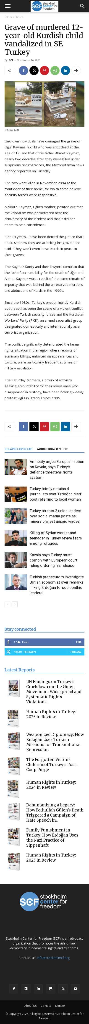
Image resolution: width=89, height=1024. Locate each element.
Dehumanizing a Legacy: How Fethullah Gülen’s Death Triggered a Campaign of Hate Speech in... (55, 813)
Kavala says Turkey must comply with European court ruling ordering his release (53, 560)
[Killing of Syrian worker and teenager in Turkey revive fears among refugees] (16, 538)
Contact (46, 1006)
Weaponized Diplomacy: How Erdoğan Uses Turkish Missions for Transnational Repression (55, 742)
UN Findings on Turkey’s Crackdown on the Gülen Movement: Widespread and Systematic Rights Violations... (53, 691)
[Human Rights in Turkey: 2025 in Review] (14, 718)
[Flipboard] (26, 988)
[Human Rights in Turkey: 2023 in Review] (14, 862)
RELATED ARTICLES (18, 449)
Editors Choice (14, 17)
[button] (7, 6)
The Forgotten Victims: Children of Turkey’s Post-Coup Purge (52, 764)
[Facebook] (23, 70)
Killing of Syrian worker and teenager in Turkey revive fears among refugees (56, 538)
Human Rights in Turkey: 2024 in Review (51, 785)
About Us (30, 1006)
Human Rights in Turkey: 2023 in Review (51, 858)
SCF (11, 60)
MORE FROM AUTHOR (52, 449)
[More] (76, 70)
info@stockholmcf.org (53, 958)
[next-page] (15, 604)
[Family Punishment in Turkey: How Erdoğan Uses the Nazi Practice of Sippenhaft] (14, 837)
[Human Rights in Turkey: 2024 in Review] (14, 789)
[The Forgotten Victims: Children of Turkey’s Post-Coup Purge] (14, 766)
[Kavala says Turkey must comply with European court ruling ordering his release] (16, 560)
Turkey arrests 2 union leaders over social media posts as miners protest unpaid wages (55, 516)
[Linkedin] (65, 70)
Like (78, 642)
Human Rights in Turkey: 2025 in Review (51, 714)
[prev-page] (7, 604)
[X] (34, 70)
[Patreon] (50, 988)
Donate (60, 1006)
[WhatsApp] (55, 70)
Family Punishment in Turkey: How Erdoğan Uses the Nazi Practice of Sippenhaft (52, 838)
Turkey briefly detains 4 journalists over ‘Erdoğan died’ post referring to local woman (56, 494)
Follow (76, 651)
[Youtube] (75, 988)
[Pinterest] (44, 70)
